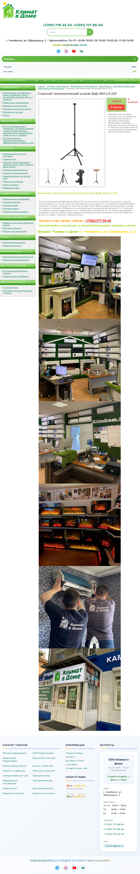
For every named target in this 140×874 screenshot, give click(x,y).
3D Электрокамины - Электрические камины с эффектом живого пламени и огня (18, 140)
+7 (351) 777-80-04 (113, 824)
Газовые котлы (9, 159)
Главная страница (74, 753)
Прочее (6, 115)
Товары (40, 80)
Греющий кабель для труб (15, 775)
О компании (71, 764)
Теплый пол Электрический (15, 173)
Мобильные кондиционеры (15, 106)
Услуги (49, 80)
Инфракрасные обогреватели (16, 199)
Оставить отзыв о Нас (76, 768)
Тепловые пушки (10, 205)
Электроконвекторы (42, 780)
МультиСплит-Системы (44, 758)
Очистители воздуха (12, 228)
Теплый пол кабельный (14, 771)
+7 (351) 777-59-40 (113, 829)
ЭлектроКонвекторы (12, 202)
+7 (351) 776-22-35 (113, 834)
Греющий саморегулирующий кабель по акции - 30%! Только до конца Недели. (18, 164)
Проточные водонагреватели (16, 260)
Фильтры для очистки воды (15, 231)
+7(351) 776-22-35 (57, 25)
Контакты (30, 80)
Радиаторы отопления (13, 182)
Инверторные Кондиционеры (10, 759)
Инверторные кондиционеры (16, 103)
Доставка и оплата (63, 80)
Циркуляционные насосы (14, 242)
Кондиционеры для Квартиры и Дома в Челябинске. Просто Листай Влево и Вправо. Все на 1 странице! (18, 96)
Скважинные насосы (12, 246)
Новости (110, 80)
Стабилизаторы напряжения (16, 276)
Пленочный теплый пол (44, 771)
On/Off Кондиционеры (43, 753)
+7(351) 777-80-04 (88, 25)
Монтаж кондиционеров (14, 753)
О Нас (77, 80)
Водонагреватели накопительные (18, 257)
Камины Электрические (14, 766)
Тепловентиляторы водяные (15, 212)
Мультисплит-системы (13, 112)
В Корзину (116, 107)
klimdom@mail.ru (114, 845)
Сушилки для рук (10, 287)
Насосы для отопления (44, 793)
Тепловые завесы (11, 208)
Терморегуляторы (41, 775)
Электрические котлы (43, 788)
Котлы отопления (11, 185)
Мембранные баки (11, 188)
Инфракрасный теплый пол (15, 170)
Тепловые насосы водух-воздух (17, 109)
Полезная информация (93, 80)
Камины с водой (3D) (43, 766)
